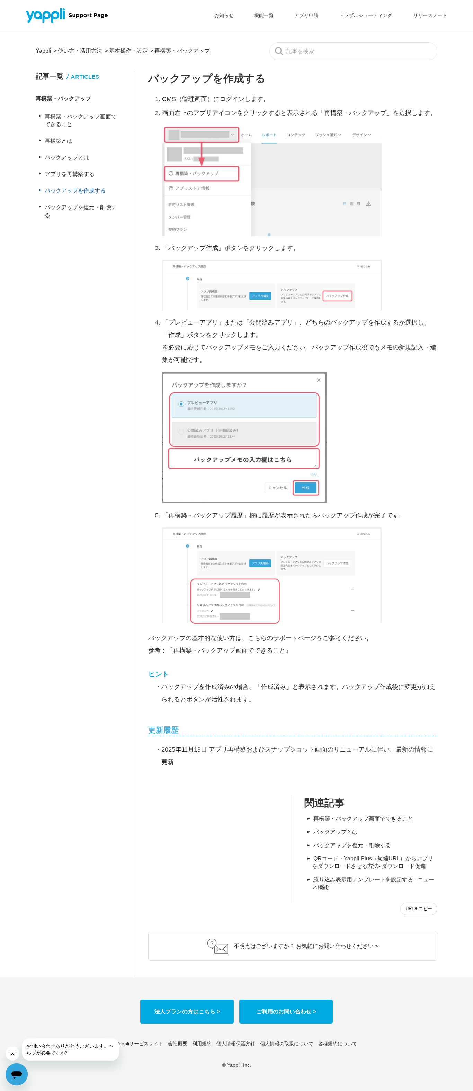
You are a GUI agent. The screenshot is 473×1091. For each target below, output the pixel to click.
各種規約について (337, 1043)
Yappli (43, 51)
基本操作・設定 (128, 51)
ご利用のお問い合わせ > (286, 1011)
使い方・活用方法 (80, 51)
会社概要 (177, 1043)
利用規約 (202, 1043)
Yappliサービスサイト (139, 1043)
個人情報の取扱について (286, 1043)
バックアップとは (335, 832)
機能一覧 (264, 15)
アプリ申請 (306, 15)
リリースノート (430, 15)
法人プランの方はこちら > (187, 1011)
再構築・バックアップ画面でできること (363, 819)
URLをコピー (418, 908)
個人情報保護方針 (235, 1043)
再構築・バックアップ (182, 51)
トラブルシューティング (365, 15)
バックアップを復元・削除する (352, 845)
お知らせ (224, 15)
